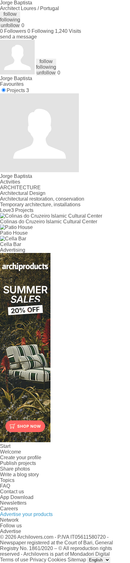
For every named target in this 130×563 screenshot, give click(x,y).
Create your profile (20, 457)
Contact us (12, 491)
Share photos (15, 469)
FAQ (5, 486)
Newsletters (13, 503)
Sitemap (77, 559)
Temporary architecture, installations (40, 204)
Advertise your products (26, 514)
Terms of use (14, 559)
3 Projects (22, 210)
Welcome (10, 452)
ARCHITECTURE (20, 187)
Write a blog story (19, 474)
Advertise (10, 531)
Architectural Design (22, 193)
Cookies (57, 559)
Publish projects (18, 463)
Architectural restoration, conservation (42, 199)
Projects (18, 90)
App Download (16, 497)
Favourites (12, 84)
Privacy (38, 559)
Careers (9, 508)
